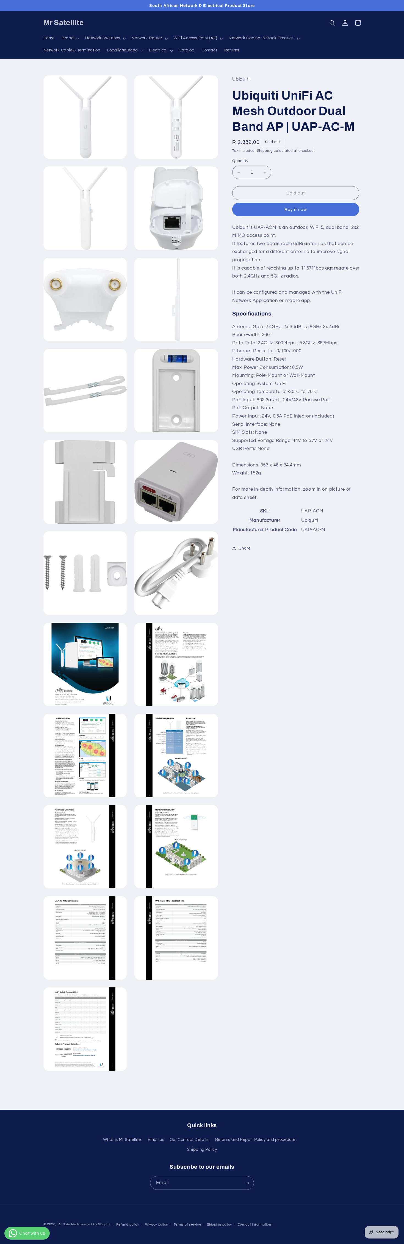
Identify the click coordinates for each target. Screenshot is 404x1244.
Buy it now (295, 209)
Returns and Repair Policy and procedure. (256, 1140)
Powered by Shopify (93, 1224)
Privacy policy (156, 1224)
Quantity (240, 161)
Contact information (254, 1224)
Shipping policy (219, 1224)
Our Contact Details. (190, 1140)
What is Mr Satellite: (122, 1140)
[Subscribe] (247, 1183)
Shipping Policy (202, 1149)
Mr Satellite (66, 1224)
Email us (156, 1140)
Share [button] (244, 548)
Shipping (265, 151)
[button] (70, 38)
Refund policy (127, 1224)
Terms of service (187, 1224)
